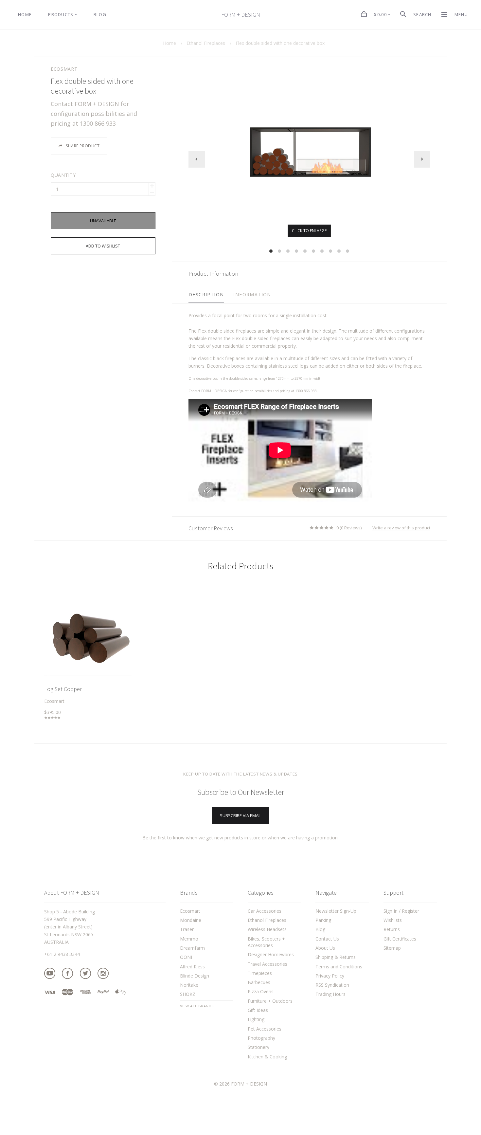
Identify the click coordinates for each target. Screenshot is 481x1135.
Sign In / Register (401, 911)
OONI (186, 957)
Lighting (256, 1019)
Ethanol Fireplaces (267, 920)
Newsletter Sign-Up (335, 911)
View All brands (197, 1006)
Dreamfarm (192, 948)
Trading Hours (330, 994)
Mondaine (190, 920)
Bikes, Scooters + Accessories (266, 942)
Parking (323, 920)
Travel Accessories (267, 964)
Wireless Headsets (267, 929)
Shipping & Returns (335, 957)
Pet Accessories (264, 1029)
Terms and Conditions (338, 966)
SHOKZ (187, 994)
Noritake (189, 985)
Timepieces (260, 973)
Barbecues (259, 982)
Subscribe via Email (240, 815)
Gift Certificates (399, 939)
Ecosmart (64, 69)
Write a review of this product (401, 528)
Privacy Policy (329, 976)
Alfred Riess (192, 966)
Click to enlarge (309, 230)
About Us (325, 948)
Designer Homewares (271, 954)
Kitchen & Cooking (267, 1056)
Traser (187, 929)
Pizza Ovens (261, 991)
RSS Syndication (332, 985)
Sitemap (392, 948)
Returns (391, 929)
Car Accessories (264, 911)
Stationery (258, 1047)
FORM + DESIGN (240, 14)
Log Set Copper (63, 689)
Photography (261, 1038)
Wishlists (392, 920)
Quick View (88, 638)
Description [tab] (206, 294)
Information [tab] (252, 294)
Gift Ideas (258, 1010)
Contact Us (327, 939)
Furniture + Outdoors (270, 1001)
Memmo (189, 939)
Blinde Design (194, 976)
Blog (320, 929)
